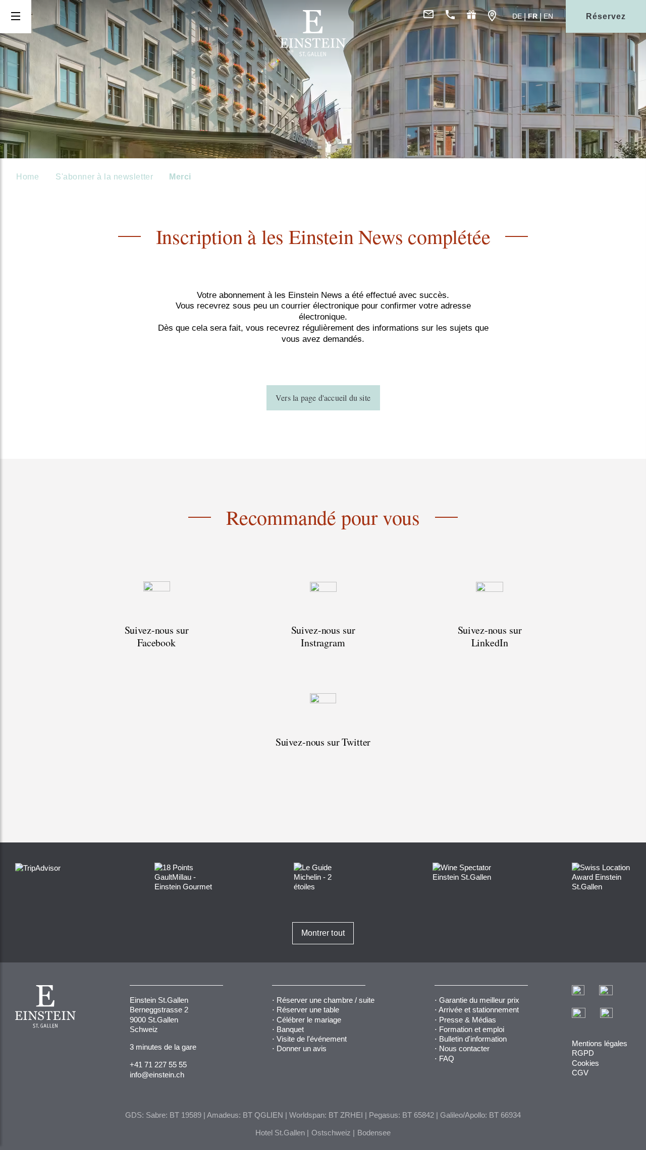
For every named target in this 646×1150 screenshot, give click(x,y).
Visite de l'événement (312, 1039)
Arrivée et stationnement (479, 1009)
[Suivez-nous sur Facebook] (156, 627)
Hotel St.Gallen (280, 1132)
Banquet (290, 1029)
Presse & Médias (467, 1019)
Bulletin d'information (473, 1039)
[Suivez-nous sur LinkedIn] (489, 627)
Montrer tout (323, 933)
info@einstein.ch (157, 1074)
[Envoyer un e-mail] (428, 16)
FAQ (446, 1058)
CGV (580, 1072)
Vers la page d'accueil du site (323, 397)
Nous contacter (464, 1048)
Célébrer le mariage (309, 1019)
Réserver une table (308, 1009)
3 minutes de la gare (163, 1047)
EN (548, 16)
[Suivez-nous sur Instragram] (323, 627)
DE (517, 16)
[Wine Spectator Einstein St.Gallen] (462, 871)
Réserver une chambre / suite (325, 1000)
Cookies (585, 1063)
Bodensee (374, 1132)
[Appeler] (450, 16)
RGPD (583, 1053)
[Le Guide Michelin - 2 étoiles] (323, 876)
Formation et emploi (471, 1029)
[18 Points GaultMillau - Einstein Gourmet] (183, 876)
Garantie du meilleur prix (479, 1000)
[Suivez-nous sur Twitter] (323, 732)
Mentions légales (599, 1043)
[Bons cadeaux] (471, 16)
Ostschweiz (331, 1132)
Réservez (606, 16)
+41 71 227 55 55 (158, 1064)
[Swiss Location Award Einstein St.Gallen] (601, 876)
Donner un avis (302, 1048)
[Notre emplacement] (492, 16)
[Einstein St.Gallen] (313, 53)
